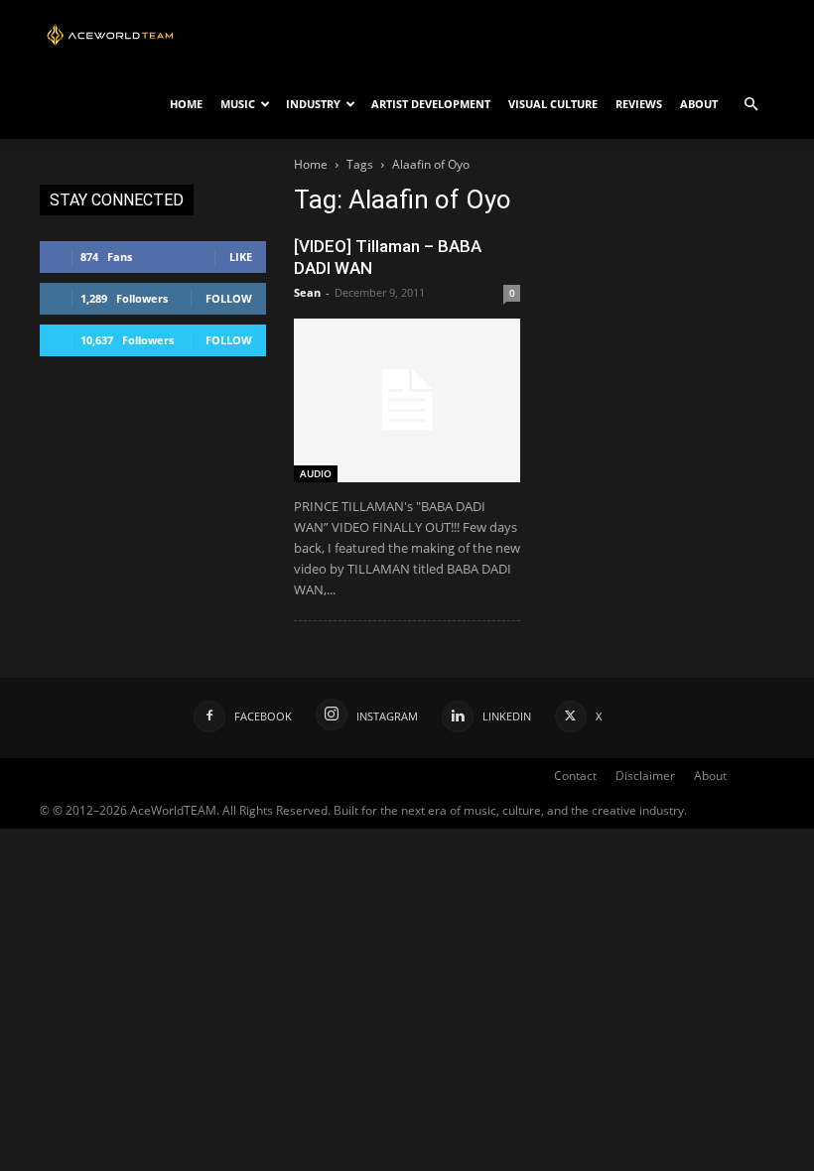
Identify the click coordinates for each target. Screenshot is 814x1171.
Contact (575, 775)
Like (240, 256)
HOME (186, 103)
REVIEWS (638, 103)
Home (311, 164)
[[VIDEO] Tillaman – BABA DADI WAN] (407, 400)
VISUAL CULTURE (553, 103)
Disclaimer (645, 775)
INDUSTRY (313, 103)
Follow (228, 298)
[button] (750, 104)
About (710, 775)
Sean (307, 292)
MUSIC (237, 103)
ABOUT (699, 103)
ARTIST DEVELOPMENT (430, 103)
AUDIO (316, 473)
